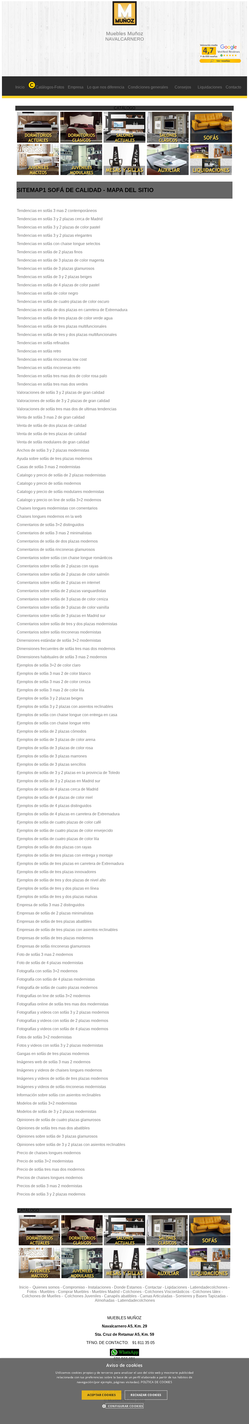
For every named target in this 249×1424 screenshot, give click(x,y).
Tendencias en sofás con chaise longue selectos (58, 244)
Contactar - (155, 1287)
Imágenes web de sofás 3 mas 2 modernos (53, 1062)
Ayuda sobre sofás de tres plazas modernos (54, 459)
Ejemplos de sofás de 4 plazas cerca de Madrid (57, 789)
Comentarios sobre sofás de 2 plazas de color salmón (63, 574)
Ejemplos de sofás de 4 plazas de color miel (55, 797)
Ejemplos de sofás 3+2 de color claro (48, 665)
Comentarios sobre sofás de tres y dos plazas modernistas (67, 624)
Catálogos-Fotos (50, 87)
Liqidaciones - (177, 1287)
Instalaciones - (101, 1287)
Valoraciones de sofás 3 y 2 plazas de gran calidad (60, 392)
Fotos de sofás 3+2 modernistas (44, 1037)
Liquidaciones (210, 87)
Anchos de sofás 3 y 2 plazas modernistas (53, 450)
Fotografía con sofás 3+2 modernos (47, 971)
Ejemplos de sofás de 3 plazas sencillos (51, 764)
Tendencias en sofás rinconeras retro (48, 368)
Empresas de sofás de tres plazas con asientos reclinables (67, 930)
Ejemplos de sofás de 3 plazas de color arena (56, 740)
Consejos (183, 87)
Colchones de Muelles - (43, 1296)
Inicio (20, 87)
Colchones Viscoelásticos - (169, 1292)
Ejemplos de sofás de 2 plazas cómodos (51, 731)
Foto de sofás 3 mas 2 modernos (45, 954)
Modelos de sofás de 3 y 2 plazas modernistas (56, 1111)
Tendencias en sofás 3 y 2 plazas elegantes (54, 235)
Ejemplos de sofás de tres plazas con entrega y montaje (65, 855)
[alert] (124, 1391)
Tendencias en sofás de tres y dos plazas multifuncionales (67, 335)
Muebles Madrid (106, 1292)
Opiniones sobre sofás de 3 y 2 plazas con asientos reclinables (71, 1145)
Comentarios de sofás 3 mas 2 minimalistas (54, 533)
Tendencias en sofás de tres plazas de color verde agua (65, 318)
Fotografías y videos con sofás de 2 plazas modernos (62, 1021)
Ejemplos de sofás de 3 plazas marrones (52, 756)
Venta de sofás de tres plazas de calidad (51, 434)
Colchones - (134, 1292)
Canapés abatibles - (122, 1296)
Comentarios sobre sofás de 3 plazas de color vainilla (63, 607)
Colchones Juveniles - (84, 1296)
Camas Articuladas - (158, 1296)
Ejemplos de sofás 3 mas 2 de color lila (50, 690)
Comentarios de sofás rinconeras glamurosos (56, 549)
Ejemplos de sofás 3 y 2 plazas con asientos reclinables (65, 706)
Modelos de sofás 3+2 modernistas (47, 1103)
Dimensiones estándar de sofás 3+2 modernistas (59, 640)
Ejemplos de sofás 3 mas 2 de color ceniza (53, 682)
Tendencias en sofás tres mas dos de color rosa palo (62, 376)
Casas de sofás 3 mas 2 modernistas (48, 467)
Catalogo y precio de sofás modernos (49, 483)
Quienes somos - (48, 1287)
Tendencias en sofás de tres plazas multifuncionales (62, 326)
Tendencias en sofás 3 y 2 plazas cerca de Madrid (60, 219)
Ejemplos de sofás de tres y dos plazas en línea (58, 888)
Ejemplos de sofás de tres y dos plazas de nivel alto (61, 880)
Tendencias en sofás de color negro (47, 293)
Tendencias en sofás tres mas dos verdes (52, 384)
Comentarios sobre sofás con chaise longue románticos (64, 558)
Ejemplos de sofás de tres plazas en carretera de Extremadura (70, 863)
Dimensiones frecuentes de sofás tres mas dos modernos (66, 649)
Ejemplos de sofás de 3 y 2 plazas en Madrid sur (58, 781)
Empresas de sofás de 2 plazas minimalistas (55, 913)
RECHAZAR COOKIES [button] (146, 1395)
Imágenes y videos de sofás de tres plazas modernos (62, 1078)
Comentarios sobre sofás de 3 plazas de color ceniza (62, 599)
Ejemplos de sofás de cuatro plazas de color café (59, 822)
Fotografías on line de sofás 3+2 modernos (53, 996)
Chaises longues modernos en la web (49, 516)
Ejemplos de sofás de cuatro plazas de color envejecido (65, 830)
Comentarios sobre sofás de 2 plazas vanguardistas (61, 591)
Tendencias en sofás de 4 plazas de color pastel (58, 285)
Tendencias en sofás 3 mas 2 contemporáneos (57, 211)
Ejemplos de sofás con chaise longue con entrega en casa (67, 715)
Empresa (75, 87)
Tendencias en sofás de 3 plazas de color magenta (60, 260)
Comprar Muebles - (75, 1292)
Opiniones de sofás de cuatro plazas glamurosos (59, 1120)
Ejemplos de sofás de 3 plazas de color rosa (55, 748)
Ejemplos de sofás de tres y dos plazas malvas (57, 897)
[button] (124, 1405)
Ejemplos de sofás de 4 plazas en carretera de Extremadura (68, 814)
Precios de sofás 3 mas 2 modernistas (49, 1186)
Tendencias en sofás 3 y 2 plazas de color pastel (58, 227)
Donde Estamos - (129, 1287)
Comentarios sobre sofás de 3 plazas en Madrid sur (61, 616)
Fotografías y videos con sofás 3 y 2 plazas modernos (63, 1012)
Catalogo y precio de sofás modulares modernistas (60, 492)
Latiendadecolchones (136, 1300)
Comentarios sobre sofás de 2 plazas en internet (58, 582)
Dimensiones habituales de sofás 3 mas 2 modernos (62, 657)
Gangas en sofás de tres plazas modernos (53, 1054)
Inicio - (26, 1287)
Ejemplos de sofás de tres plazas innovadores (56, 872)
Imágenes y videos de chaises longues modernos (59, 1070)
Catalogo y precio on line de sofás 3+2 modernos (59, 500)
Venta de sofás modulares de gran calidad (53, 442)
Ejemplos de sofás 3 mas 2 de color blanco (54, 673)
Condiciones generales (148, 87)
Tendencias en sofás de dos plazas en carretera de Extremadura (72, 310)
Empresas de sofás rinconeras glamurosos (53, 946)
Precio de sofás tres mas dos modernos (51, 1169)
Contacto (233, 87)
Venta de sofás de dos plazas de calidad (51, 425)
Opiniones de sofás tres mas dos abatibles (53, 1128)
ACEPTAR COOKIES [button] (101, 1395)
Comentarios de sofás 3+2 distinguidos (50, 525)
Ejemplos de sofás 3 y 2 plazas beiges (50, 698)
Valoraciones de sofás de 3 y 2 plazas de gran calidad (63, 401)
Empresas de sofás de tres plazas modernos (55, 938)
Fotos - (33, 1292)
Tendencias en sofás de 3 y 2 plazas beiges (54, 277)
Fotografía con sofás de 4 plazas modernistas (56, 979)
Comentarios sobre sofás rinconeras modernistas (59, 632)
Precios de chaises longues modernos (50, 1178)
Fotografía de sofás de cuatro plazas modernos (57, 987)
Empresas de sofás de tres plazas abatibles (54, 921)
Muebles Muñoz (124, 36)
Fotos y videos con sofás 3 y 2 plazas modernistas (60, 1045)
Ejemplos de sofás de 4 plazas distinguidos (54, 806)
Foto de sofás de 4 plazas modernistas (50, 963)
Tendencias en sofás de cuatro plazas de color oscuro (63, 301)
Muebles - (49, 1292)
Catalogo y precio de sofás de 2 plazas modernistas (61, 475)
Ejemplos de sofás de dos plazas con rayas (54, 847)
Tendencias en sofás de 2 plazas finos (49, 252)
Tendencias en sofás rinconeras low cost (52, 359)
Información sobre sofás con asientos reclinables (59, 1095)
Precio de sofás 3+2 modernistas (45, 1161)
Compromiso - (75, 1287)
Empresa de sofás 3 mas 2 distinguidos (50, 905)
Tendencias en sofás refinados (43, 343)
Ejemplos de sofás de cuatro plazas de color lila (58, 839)
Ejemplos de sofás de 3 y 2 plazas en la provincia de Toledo (68, 773)
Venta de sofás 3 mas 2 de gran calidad (51, 417)
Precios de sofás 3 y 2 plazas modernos (51, 1194)
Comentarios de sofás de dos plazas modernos (57, 541)
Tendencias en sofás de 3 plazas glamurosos (55, 268)
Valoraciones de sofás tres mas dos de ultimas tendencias (66, 409)
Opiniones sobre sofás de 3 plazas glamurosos (57, 1136)
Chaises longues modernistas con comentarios (57, 508)
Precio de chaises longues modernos (49, 1153)
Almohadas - (106, 1300)
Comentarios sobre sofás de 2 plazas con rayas (57, 566)
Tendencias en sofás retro (39, 351)
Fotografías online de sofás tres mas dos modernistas (62, 1004)
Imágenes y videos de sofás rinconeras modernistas (61, 1087)
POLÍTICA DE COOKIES (156, 1382)
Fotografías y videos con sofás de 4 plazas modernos (62, 1029)
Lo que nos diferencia (105, 87)
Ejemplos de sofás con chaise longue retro (53, 723)
